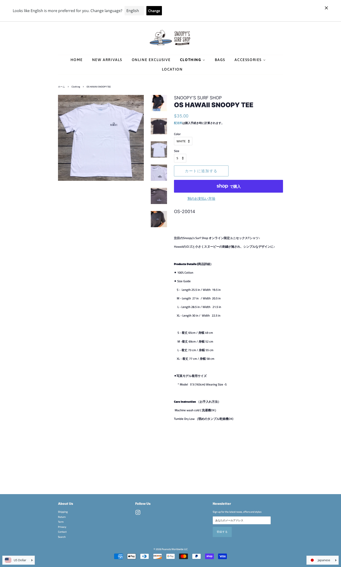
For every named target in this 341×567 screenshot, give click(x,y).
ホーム (61, 86)
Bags (220, 60)
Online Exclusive (151, 60)
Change (154, 10)
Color (177, 134)
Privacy (62, 527)
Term (61, 522)
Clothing (191, 60)
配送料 (178, 123)
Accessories (249, 60)
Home (77, 60)
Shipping (63, 512)
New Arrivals (107, 60)
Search (62, 537)
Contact (62, 532)
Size (176, 151)
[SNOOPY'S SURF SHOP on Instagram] (137, 513)
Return (62, 517)
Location (172, 69)
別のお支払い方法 (201, 198)
